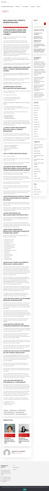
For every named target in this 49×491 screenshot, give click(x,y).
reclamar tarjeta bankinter (20, 412)
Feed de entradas (37, 189)
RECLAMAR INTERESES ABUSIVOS (7, 6)
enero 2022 (36, 119)
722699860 (4, 481)
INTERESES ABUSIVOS (13, 410)
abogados (35, 166)
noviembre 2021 (37, 124)
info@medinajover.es (6, 480)
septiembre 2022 (37, 108)
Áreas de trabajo (16, 467)
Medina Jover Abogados (8, 24)
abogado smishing (37, 153)
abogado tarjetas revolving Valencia (21, 27)
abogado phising (37, 150)
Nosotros (38, 6)
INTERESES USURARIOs (22, 410)
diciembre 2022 (36, 105)
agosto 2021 (36, 129)
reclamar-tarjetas (37, 178)
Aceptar (25, 489)
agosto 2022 (36, 110)
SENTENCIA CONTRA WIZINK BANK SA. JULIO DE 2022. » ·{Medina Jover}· (39, 79)
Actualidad (32, 6)
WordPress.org (36, 194)
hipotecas (35, 173)
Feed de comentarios (37, 191)
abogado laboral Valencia (38, 144)
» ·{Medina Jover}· (37, 92)
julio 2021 (35, 131)
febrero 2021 (36, 136)
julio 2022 (35, 112)
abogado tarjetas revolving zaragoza (23, 436)
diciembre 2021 (36, 122)
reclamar (35, 176)
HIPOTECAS (18, 6)
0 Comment (24, 24)
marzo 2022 (36, 117)
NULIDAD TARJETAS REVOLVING (9, 412)
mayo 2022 (36, 115)
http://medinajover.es (19, 452)
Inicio (14, 465)
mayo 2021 (36, 133)
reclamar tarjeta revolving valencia (21, 414)
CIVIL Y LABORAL (25, 6)
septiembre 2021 (37, 126)
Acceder (35, 187)
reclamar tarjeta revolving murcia (9, 414)
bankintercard (6, 410)
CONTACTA (5, 11)
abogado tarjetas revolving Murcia (9, 27)
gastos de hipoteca (37, 171)
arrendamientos (37, 169)
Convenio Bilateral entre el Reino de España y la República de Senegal (39, 45)
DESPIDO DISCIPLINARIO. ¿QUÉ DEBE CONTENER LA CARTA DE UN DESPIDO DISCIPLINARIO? (39, 50)
